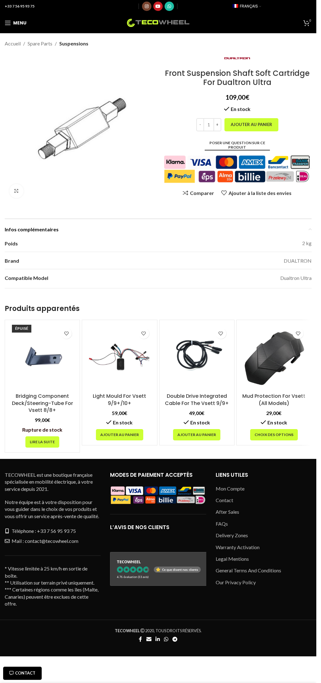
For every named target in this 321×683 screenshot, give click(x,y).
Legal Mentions (232, 559)
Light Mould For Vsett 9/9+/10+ (119, 399)
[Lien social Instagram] (146, 6)
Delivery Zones (232, 535)
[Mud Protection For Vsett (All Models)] (274, 357)
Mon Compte (230, 488)
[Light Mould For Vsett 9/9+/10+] (119, 357)
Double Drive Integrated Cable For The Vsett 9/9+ (197, 399)
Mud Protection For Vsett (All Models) (273, 399)
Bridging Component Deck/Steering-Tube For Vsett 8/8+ (42, 403)
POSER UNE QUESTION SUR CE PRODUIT (237, 145)
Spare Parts (40, 43)
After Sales (227, 512)
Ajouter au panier (251, 124)
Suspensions (73, 43)
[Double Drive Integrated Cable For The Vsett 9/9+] (196, 357)
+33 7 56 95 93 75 (19, 6)
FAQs (222, 524)
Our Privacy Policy (236, 582)
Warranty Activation (238, 547)
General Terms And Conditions (248, 570)
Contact (25, 672)
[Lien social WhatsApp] (169, 6)
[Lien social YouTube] (158, 6)
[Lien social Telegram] (175, 639)
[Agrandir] (16, 191)
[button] (119, 434)
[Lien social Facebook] (140, 639)
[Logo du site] (158, 22)
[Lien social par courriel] (148, 639)
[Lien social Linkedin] (157, 639)
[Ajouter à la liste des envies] (66, 333)
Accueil (13, 43)
